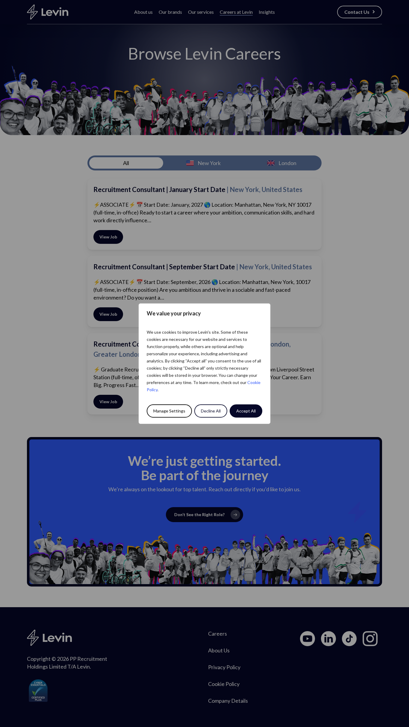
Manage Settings (169, 410)
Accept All (246, 410)
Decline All (211, 410)
